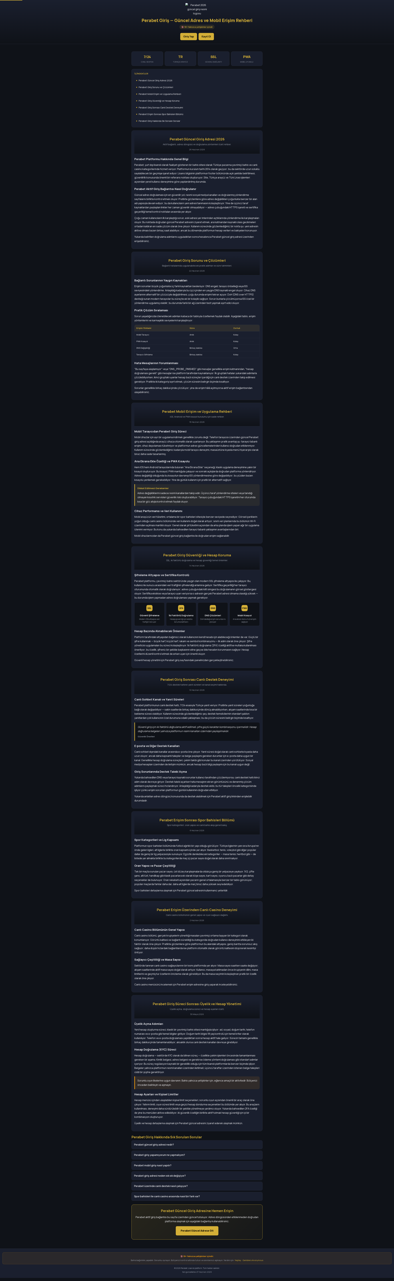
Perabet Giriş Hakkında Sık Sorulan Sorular (159, 120)
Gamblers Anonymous (253, 1260)
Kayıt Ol (206, 36)
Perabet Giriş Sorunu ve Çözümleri (156, 87)
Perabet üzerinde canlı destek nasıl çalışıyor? (161, 1186)
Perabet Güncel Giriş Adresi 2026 (155, 80)
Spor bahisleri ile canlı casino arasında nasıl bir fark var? (167, 1196)
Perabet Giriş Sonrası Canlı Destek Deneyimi (161, 107)
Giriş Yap (188, 36)
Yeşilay (238, 1260)
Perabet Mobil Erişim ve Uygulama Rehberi (160, 94)
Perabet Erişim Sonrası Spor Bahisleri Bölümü (161, 114)
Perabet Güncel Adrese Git (197, 1230)
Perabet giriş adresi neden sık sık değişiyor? (160, 1175)
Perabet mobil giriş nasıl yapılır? (152, 1165)
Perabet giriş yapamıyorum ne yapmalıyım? (159, 1155)
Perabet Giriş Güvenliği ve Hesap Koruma (159, 100)
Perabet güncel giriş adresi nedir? (154, 1144)
